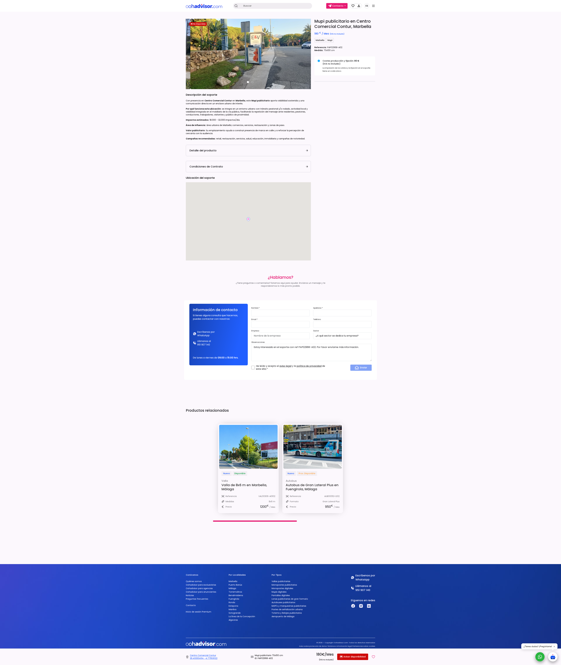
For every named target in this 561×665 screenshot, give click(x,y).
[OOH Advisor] (204, 6)
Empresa (255, 331)
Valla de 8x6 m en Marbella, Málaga (244, 487)
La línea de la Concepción (242, 616)
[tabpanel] (248, 54)
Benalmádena (236, 595)
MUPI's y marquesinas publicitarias (289, 605)
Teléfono (317, 319)
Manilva (232, 609)
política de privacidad (309, 366)
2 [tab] (252, 82)
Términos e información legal (339, 646)
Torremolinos (235, 591)
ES (367, 6)
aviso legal (285, 366)
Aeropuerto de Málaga (283, 616)
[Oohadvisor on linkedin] (369, 606)
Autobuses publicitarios (283, 602)
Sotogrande (235, 612)
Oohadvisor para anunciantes (201, 591)
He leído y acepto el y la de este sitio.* (290, 367)
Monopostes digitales (282, 588)
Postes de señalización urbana (287, 609)
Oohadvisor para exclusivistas (201, 584)
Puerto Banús (235, 584)
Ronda (232, 602)
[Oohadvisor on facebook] (353, 606)
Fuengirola (234, 598)
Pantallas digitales (281, 595)
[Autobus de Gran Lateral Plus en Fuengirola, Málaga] (312, 447)
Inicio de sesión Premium (198, 611)
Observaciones (258, 342)
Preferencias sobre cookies (363, 646)
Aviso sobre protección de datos (313, 646)
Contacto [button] (338, 5)
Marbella (320, 40)
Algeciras (233, 619)
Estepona (233, 605)
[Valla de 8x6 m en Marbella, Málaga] (248, 447)
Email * (254, 319)
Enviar (363, 367)
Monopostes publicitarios (284, 584)
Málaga (232, 588)
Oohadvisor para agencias (199, 588)
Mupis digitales (279, 591)
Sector (316, 331)
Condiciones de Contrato (206, 166)
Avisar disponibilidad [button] (354, 656)
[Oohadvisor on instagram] (361, 606)
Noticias (190, 595)
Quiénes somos (194, 581)
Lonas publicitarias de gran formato (290, 598)
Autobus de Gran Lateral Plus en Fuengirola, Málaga (312, 487)
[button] (373, 657)
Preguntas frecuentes (197, 598)
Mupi (330, 40)
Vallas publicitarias (281, 581)
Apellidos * (318, 308)
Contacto (191, 605)
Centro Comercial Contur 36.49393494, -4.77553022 (203, 657)
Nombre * (255, 308)
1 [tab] (248, 82)
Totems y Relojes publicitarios (287, 612)
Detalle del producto (203, 150)
